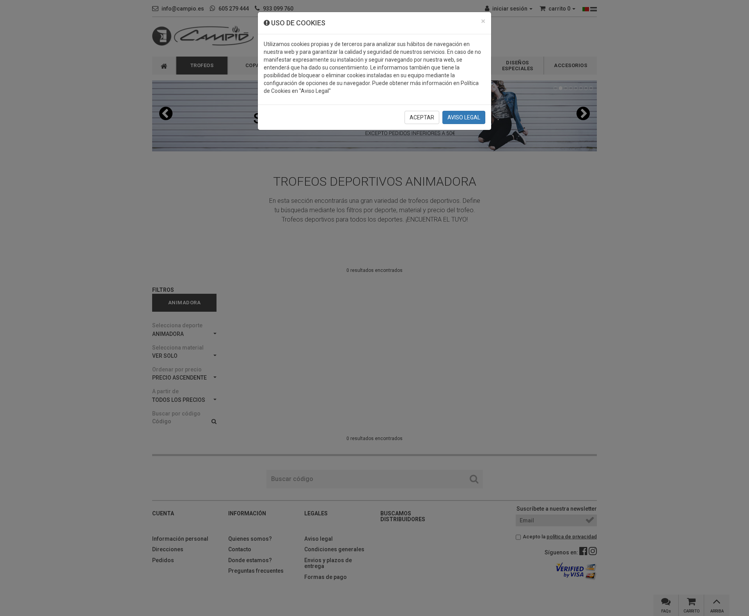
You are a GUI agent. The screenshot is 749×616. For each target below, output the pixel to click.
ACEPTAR (422, 117)
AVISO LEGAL (463, 117)
